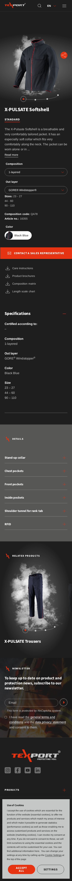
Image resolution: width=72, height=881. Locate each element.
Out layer (12, 181)
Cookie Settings (53, 855)
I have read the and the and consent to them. (37, 722)
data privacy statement (50, 722)
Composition (14, 163)
